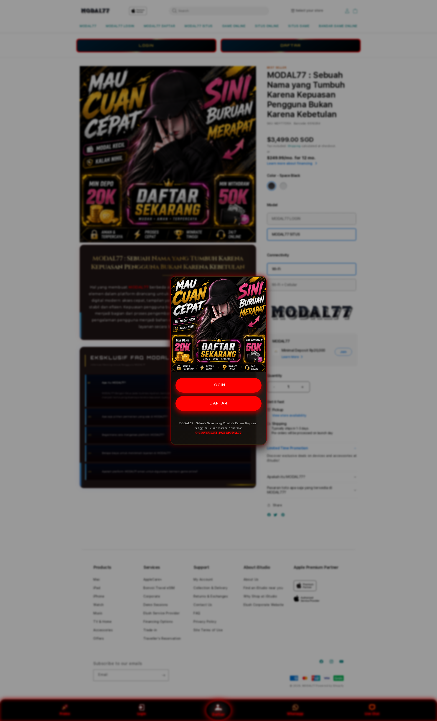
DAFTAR (218, 403)
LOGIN (218, 385)
